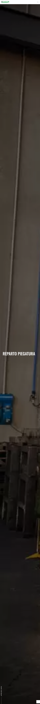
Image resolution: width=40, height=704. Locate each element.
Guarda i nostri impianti (1, 691)
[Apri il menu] (38, 2)
